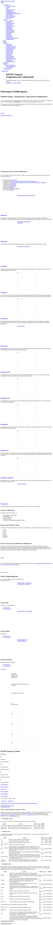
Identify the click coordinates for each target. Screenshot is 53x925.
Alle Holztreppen (10, 20)
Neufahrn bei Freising (14, 564)
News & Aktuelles (10, 17)
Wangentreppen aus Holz (6, 348)
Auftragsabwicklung (10, 9)
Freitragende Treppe (10, 25)
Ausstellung (5, 62)
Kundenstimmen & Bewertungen (13, 13)
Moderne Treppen (10, 49)
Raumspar (33, 181)
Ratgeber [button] (5, 43)
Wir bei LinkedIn (4, 791)
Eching (44, 563)
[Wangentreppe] (26, 334)
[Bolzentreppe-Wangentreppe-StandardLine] (26, 230)
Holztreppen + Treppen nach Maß (13, 82)
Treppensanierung (10, 39)
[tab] (26, 818)
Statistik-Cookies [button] (6, 831)
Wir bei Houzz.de (4, 784)
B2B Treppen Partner (10, 16)
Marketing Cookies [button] (6, 864)
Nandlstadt (6, 564)
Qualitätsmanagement (10, 12)
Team (7, 8)
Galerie (4, 41)
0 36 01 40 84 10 (7, 608)
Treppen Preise (9, 45)
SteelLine (17, 188)
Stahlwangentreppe (10, 30)
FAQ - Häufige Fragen (11, 66)
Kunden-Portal (9, 67)
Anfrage (2, 113)
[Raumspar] (26, 439)
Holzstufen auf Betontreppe (12, 38)
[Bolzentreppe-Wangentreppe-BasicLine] (26, 204)
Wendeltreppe (9, 33)
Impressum (4, 801)
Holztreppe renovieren (11, 46)
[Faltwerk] (26, 307)
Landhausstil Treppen (10, 47)
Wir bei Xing (3, 789)
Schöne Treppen (9, 52)
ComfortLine (13, 183)
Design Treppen (9, 50)
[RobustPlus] (26, 466)
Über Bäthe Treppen (10, 6)
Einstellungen (12, 816)
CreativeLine (13, 185)
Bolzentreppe (9, 22)
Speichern (11, 921)
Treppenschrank (9, 36)
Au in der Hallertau (38, 563)
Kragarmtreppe (9, 27)
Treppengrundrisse (10, 57)
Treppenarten (9, 60)
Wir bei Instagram (4, 796)
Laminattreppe (9, 28)
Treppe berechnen (10, 56)
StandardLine (18, 181)
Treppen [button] (5, 19)
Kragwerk (13, 186)
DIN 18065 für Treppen (11, 59)
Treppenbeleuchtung (10, 61)
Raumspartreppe (9, 29)
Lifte (4, 40)
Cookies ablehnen (31, 814)
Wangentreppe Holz (10, 31)
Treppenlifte (3, 266)
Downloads (8, 18)
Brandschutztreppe (10, 23)
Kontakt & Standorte (10, 65)
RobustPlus (28, 181)
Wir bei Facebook (4, 786)
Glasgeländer (9, 35)
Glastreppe (8, 34)
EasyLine (23, 181)
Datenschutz (10, 801)
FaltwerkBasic (13, 180)
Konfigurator (9, 44)
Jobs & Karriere (9, 14)
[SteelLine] (26, 387)
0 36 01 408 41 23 (7, 665)
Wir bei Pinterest (4, 793)
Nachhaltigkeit (9, 11)
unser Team (3, 669)
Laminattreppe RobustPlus (7, 477)
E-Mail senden (6, 607)
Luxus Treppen (9, 51)
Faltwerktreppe (9, 24)
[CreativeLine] (26, 281)
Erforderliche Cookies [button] (7, 818)
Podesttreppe (9, 55)
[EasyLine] (26, 361)
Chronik (8, 7)
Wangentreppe (9, 54)
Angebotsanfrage (7, 68)
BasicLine (12, 181)
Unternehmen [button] (6, 4)
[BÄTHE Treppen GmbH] (8, 1)
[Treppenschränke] (26, 492)
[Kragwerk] (26, 413)
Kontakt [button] (5, 63)
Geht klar (9, 923)
